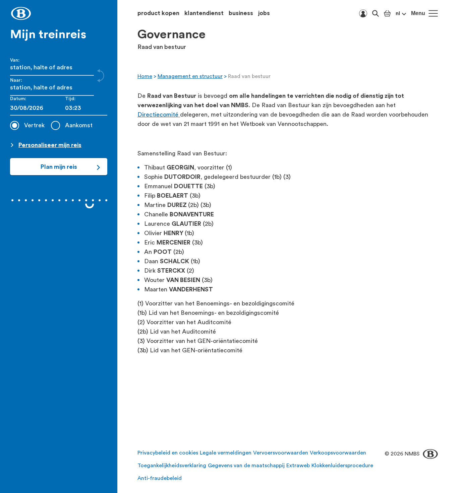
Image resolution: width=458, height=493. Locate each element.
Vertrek (34, 125)
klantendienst (204, 13)
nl (398, 13)
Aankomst (79, 125)
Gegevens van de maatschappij (246, 465)
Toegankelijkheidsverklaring (171, 465)
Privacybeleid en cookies (167, 452)
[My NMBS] (363, 13)
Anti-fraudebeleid (159, 478)
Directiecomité (158, 115)
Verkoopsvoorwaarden (338, 452)
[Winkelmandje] (387, 13)
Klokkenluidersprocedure (342, 465)
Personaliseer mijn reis (49, 145)
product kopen (158, 13)
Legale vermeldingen (225, 452)
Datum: (18, 98)
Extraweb (298, 465)
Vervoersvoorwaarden (280, 452)
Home (144, 76)
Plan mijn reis (59, 167)
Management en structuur (190, 76)
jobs (264, 13)
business (241, 13)
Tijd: (70, 98)
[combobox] (86, 108)
